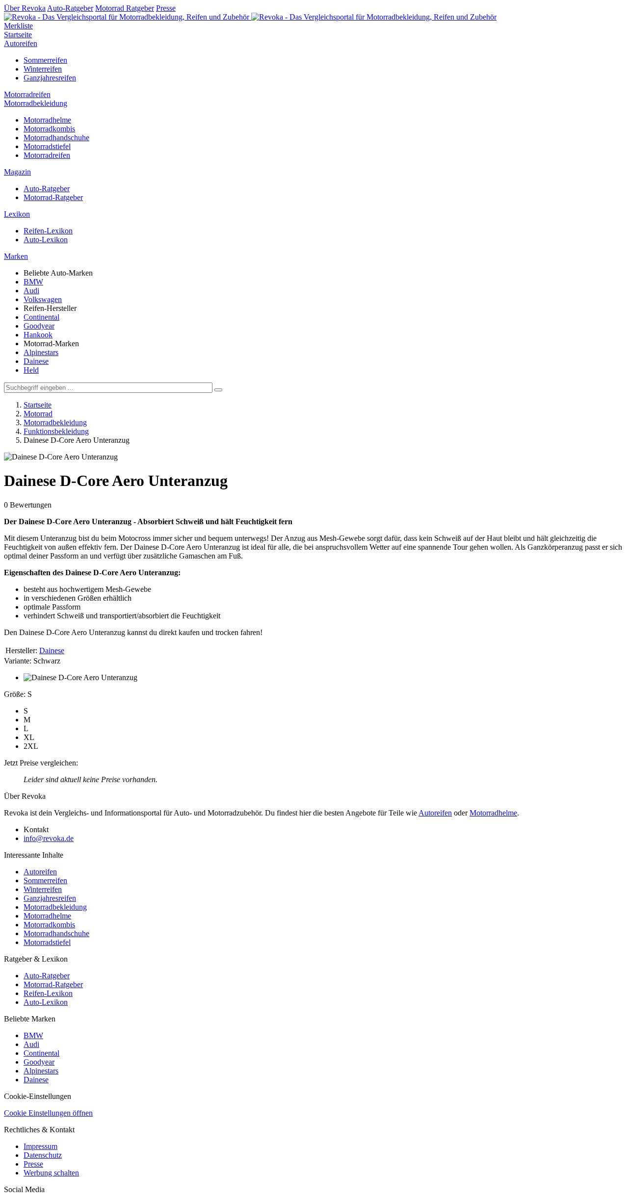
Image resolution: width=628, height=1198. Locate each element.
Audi (31, 290)
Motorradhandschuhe (56, 137)
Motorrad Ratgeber (124, 8)
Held (31, 370)
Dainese (36, 361)
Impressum (40, 1146)
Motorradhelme (47, 120)
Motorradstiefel (47, 146)
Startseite (18, 34)
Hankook (38, 335)
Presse (166, 8)
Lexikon (17, 214)
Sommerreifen (45, 60)
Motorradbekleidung (35, 103)
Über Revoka (25, 8)
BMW (33, 282)
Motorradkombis (49, 129)
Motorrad (38, 413)
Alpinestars (41, 352)
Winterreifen (43, 69)
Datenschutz (43, 1155)
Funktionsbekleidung (56, 431)
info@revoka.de (49, 838)
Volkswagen (43, 299)
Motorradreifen (27, 94)
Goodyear (39, 326)
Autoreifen (20, 43)
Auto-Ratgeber (70, 8)
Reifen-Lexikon (48, 231)
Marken (16, 256)
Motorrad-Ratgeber (53, 197)
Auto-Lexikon (46, 239)
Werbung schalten (51, 1173)
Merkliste (18, 26)
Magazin (17, 172)
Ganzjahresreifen (50, 78)
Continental (41, 317)
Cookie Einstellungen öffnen (48, 1113)
